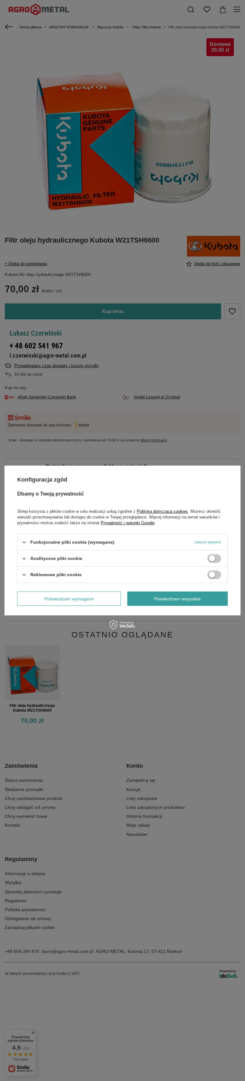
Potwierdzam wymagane (69, 598)
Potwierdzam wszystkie (177, 598)
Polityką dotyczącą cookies (162, 511)
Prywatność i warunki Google (127, 522)
